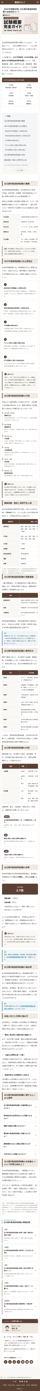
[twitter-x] (13, 1381)
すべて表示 (20, 170)
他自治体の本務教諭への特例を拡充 (16, 131)
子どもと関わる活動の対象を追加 (15, 145)
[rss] (24, 1381)
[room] (18, 1381)
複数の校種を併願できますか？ (15, 1126)
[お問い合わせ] (31, 1362)
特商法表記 (34, 1385)
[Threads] (14, 1362)
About (23, 1385)
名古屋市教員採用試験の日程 (14, 154)
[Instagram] (18, 1362)
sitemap (18, 1385)
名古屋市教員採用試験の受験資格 (16, 165)
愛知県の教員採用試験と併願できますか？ (17, 1134)
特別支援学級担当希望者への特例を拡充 (17, 136)
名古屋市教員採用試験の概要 (14, 121)
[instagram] (15, 1381)
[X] (5, 1362)
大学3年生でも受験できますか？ (15, 1154)
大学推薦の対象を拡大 (12, 140)
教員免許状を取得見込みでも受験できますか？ (18, 1116)
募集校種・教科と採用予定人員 (15, 160)
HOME (5, 1385)
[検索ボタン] (38, 2)
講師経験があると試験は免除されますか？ (17, 1145)
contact (28, 1385)
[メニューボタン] (2, 2)
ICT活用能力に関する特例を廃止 (15, 150)
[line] (20, 1381)
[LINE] (23, 1362)
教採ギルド (20, 2)
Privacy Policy (11, 1385)
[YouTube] (27, 1362)
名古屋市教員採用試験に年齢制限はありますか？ (18, 1106)
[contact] (27, 1381)
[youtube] (22, 1381)
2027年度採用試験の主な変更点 (15, 126)
